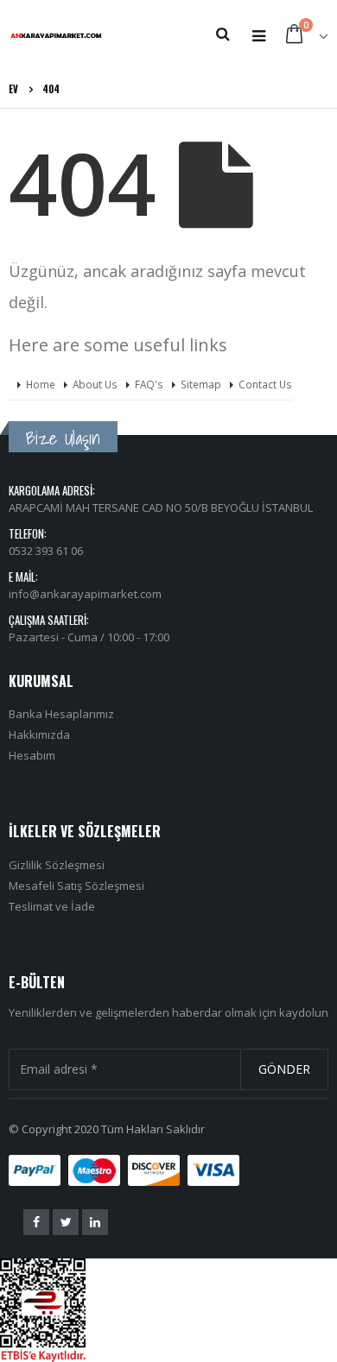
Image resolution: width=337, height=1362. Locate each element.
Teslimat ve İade (52, 906)
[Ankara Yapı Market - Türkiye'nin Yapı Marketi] (56, 35)
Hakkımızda (39, 734)
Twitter (66, 1222)
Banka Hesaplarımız (61, 714)
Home (40, 384)
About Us (95, 384)
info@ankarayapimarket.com (85, 594)
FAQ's (149, 384)
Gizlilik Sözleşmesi (57, 865)
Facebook (36, 1222)
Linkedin (95, 1222)
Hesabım (32, 755)
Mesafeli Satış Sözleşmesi (76, 885)
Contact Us (265, 384)
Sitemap (201, 384)
